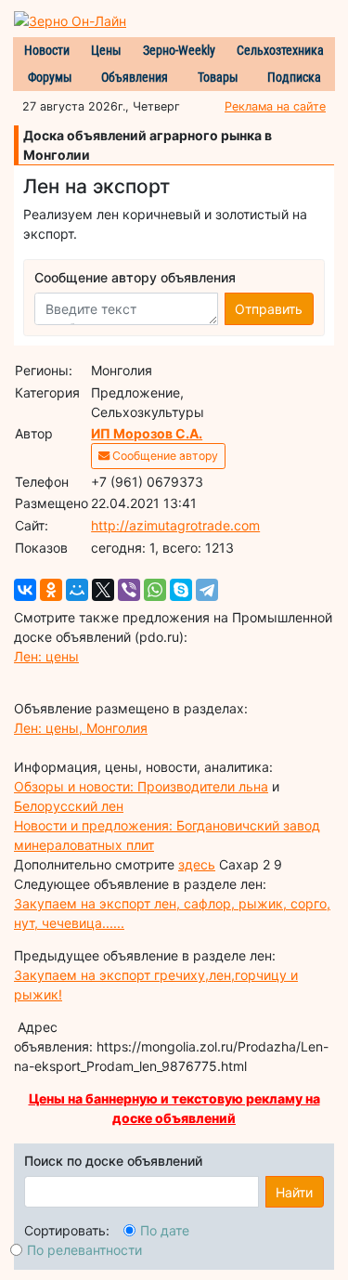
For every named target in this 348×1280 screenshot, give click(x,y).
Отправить (269, 309)
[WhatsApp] (155, 590)
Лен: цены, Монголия (81, 728)
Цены (106, 50)
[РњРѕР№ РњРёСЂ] (77, 590)
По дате (164, 1230)
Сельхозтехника (280, 50)
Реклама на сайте (275, 106)
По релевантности (84, 1250)
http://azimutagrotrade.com (175, 525)
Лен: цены (46, 656)
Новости (47, 50)
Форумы (50, 77)
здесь (196, 864)
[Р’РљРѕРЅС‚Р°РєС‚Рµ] (25, 590)
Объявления (134, 77)
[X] (103, 590)
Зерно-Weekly (179, 50)
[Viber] (129, 590)
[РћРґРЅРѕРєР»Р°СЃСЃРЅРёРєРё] (51, 590)
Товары (218, 77)
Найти (294, 1192)
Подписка (294, 77)
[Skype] (181, 590)
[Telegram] (207, 590)
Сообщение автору (164, 456)
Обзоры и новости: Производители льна (141, 786)
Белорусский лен (68, 806)
